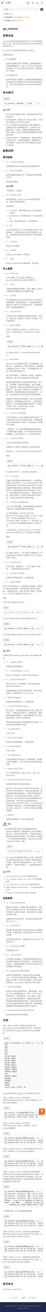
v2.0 (27, 17)
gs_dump (6, 1289)
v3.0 (10, 14)
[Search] (28, 3)
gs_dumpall (16, 1289)
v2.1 (23, 17)
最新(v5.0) (16, 20)
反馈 (42, 1112)
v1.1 (22, 20)
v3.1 (15, 17)
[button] (41, 9)
